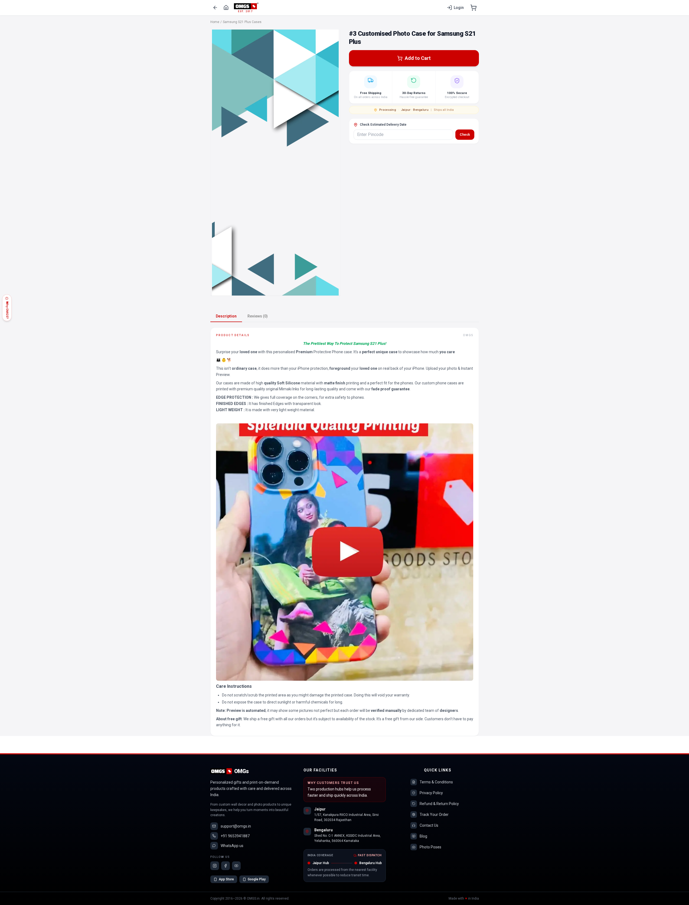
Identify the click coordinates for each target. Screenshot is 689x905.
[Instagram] (214, 865)
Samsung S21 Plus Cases (242, 22)
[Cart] (473, 7)
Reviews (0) (257, 316)
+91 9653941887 (235, 836)
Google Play (257, 879)
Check (465, 135)
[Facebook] (225, 865)
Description (226, 316)
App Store (226, 879)
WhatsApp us (232, 846)
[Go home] (226, 7)
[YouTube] (236, 865)
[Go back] (215, 7)
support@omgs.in (236, 826)
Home (214, 22)
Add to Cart (418, 58)
